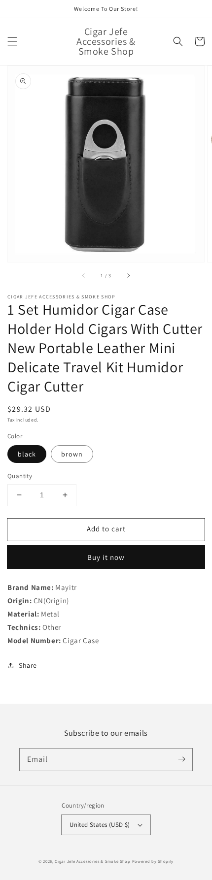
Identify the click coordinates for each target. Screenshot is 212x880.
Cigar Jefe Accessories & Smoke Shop (93, 861)
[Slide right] (128, 276)
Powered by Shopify (153, 861)
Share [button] (28, 665)
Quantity (19, 476)
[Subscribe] (181, 759)
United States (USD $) (100, 824)
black (27, 454)
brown (72, 454)
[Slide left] (84, 276)
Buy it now (106, 557)
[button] (12, 41)
